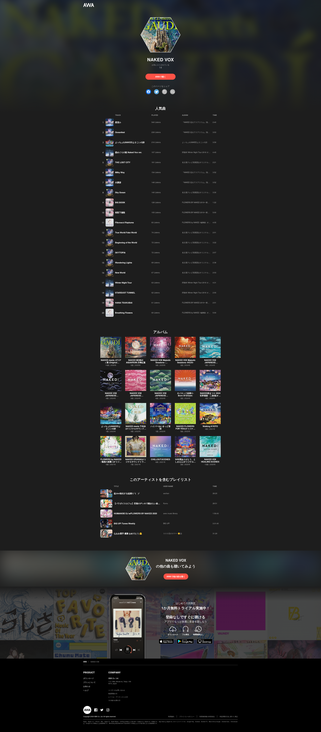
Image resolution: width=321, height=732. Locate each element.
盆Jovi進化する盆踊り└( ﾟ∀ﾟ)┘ (127, 493)
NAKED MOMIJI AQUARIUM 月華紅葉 (135, 361)
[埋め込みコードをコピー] (172, 91)
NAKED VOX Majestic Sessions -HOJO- (185, 361)
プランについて (89, 682)
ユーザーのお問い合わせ (116, 690)
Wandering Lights (123, 262)
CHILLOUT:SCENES (160, 459)
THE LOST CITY (122, 162)
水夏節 (118, 182)
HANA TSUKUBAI (123, 302)
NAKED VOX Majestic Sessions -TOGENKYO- (160, 362)
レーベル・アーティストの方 (118, 697)
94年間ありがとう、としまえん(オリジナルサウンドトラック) (185, 461)
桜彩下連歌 (120, 212)
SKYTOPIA (120, 252)
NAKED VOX (95, 662)
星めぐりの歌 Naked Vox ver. (128, 152)
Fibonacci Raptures (124, 222)
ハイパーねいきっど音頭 (160, 427)
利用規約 (171, 716)
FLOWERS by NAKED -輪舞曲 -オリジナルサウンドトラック (206, 222)
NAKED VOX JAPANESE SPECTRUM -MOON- (111, 395)
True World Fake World (126, 232)
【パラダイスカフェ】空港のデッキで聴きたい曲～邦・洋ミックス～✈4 (146, 503)
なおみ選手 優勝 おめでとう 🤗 (128, 533)
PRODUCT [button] (89, 672)
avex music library (170, 513)
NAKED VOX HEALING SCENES (210, 460)
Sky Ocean (120, 192)
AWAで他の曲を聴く (176, 576)
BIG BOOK (120, 202)
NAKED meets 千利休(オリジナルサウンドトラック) (135, 428)
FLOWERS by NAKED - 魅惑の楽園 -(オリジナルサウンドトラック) (110, 461)
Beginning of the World (126, 242)
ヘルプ (86, 690)
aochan (166, 493)
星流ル (118, 122)
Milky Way (120, 172)
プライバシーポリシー (186, 716)
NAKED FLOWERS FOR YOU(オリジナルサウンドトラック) (185, 428)
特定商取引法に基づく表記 (229, 716)
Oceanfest (120, 132)
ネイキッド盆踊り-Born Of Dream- (185, 394)
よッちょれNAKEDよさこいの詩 (130, 142)
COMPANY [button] (114, 672)
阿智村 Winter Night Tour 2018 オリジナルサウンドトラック (206, 152)
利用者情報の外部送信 (207, 716)
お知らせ (86, 686)
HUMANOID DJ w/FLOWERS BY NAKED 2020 (135, 513)
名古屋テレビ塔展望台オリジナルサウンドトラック (202, 162)
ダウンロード (88, 678)
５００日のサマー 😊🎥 (172, 533)
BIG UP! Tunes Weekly (124, 523)
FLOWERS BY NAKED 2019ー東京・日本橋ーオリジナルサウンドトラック (211, 202)
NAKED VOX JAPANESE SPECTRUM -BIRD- (160, 395)
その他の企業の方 (114, 700)
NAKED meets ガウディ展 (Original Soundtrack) (111, 362)
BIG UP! (166, 523)
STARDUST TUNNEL (125, 292)
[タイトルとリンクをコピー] (164, 91)
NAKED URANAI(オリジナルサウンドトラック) (135, 461)
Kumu (165, 503)
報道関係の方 (112, 693)
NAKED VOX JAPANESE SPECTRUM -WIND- (210, 362)
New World (120, 272)
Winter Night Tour (123, 282)
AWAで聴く (160, 76)
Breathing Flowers (124, 312)
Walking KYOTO (210, 426)
